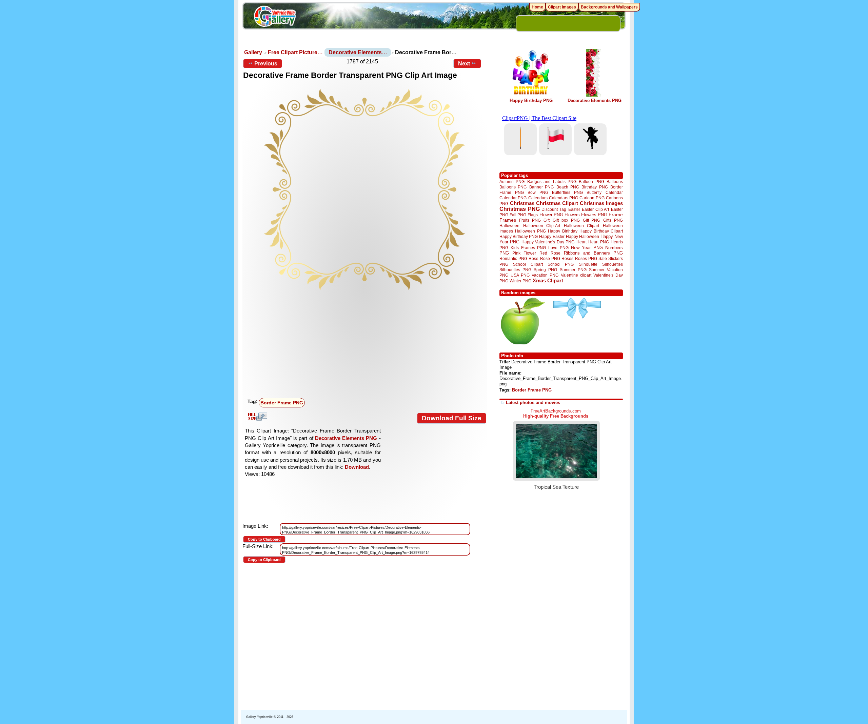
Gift (547, 220)
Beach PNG (567, 187)
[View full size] (364, 189)
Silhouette (588, 264)
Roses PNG (586, 258)
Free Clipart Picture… (295, 52)
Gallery (253, 52)
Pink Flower (524, 253)
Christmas (522, 203)
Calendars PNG (563, 198)
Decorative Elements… (358, 52)
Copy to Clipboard (264, 539)
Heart (581, 242)
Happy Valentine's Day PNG (547, 242)
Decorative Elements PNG (346, 438)
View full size (257, 416)
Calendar (614, 192)
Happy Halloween (582, 236)
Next (464, 63)
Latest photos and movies (533, 402)
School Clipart (527, 264)
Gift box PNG (566, 220)
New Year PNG (587, 247)
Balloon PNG (591, 181)
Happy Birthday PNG (531, 100)
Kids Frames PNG (528, 247)
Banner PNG (541, 187)
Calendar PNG (513, 198)
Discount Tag (553, 209)
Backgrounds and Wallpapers (609, 7)
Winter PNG (520, 281)
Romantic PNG (513, 258)
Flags (533, 215)
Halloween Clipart (581, 225)
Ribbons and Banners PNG (593, 253)
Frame (616, 214)
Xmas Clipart (548, 280)
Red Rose (549, 253)
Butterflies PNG (567, 192)
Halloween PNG (530, 231)
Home (537, 7)
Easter (574, 209)
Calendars (538, 198)
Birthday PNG (594, 187)
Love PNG (558, 247)
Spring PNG (545, 269)
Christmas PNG (519, 209)
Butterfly (594, 192)
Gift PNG (591, 220)
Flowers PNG (594, 214)
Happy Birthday (562, 231)
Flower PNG (551, 214)
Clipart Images (562, 7)
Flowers (572, 214)
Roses (567, 258)
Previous (265, 63)
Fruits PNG (530, 220)
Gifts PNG (613, 220)
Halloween (509, 225)
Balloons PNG (513, 187)
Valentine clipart (576, 275)
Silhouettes (612, 264)
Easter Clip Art (595, 209)
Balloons (615, 181)
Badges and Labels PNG (551, 181)
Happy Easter (551, 236)
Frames (507, 220)
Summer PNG (573, 269)
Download (357, 467)
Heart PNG (598, 242)
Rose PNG (550, 258)
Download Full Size (451, 418)
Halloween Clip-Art (541, 225)
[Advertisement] (366, 344)
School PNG (561, 264)
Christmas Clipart (557, 203)
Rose (533, 258)
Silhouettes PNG (515, 269)
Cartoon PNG (591, 198)
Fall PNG (518, 215)
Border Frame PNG (281, 402)
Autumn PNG (512, 181)
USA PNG (520, 275)
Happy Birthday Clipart (601, 231)
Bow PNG (538, 192)
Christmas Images (601, 203)
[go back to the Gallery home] (274, 17)
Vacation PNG (545, 275)
